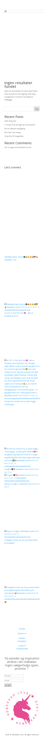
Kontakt (22, 629)
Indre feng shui (10, 121)
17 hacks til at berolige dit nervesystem (19, 125)
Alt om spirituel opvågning (14, 128)
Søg (36, 109)
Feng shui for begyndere (14, 136)
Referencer (22, 633)
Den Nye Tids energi (12, 132)
